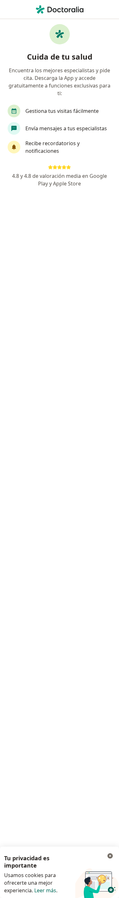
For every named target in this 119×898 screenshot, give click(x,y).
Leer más (45, 890)
